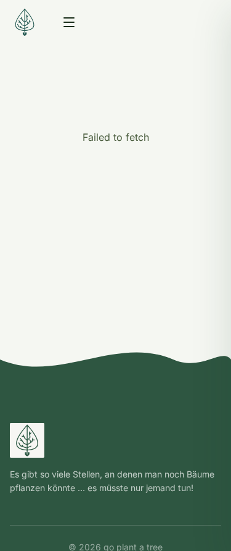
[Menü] (69, 22)
